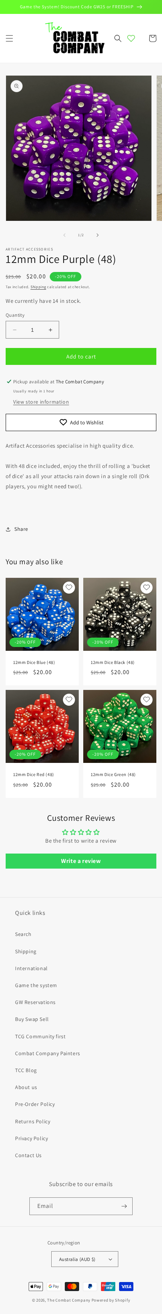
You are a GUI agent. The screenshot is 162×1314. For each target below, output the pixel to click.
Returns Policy (32, 1121)
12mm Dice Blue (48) (34, 662)
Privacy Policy (31, 1138)
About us (26, 1087)
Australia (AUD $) (77, 1259)
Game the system (36, 985)
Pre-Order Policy (35, 1104)
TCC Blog (26, 1070)
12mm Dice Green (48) (113, 774)
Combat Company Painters (47, 1053)
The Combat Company (68, 1300)
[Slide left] (64, 235)
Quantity (15, 315)
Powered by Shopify (111, 1300)
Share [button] (21, 529)
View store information (41, 401)
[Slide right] (97, 235)
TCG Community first (40, 1036)
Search (23, 934)
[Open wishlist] (131, 38)
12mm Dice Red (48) (33, 774)
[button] (9, 38)
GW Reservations (35, 1002)
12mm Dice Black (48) (113, 662)
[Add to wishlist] (69, 588)
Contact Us (28, 1155)
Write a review (81, 861)
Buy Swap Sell (32, 1019)
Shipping (38, 286)
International (31, 968)
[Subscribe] (124, 1206)
